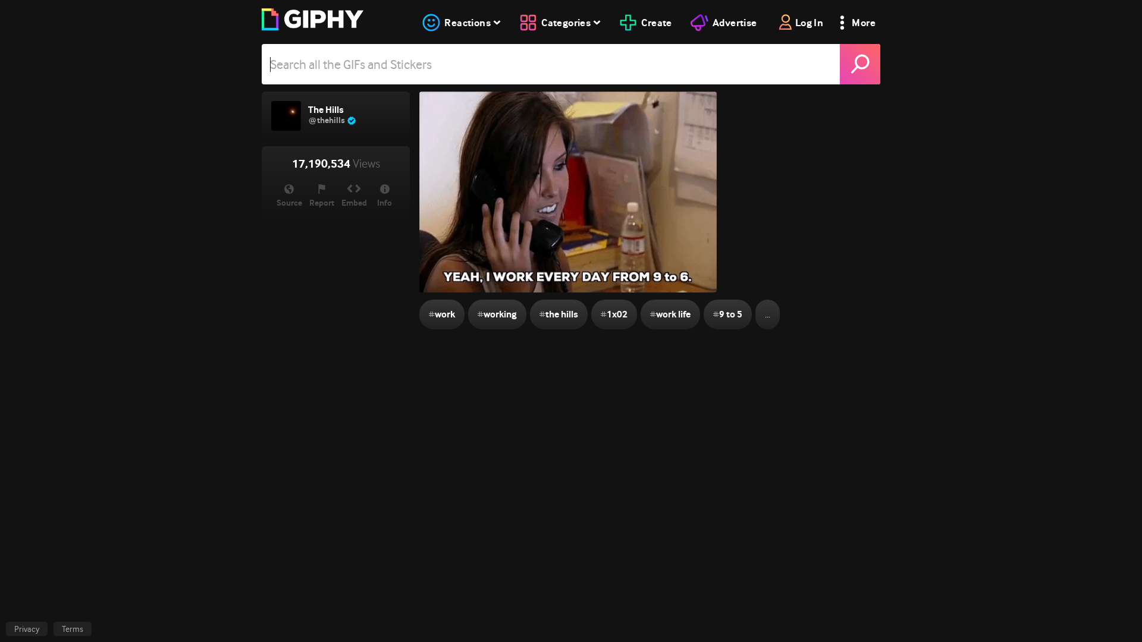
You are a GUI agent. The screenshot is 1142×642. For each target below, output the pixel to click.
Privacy (26, 629)
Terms (72, 629)
